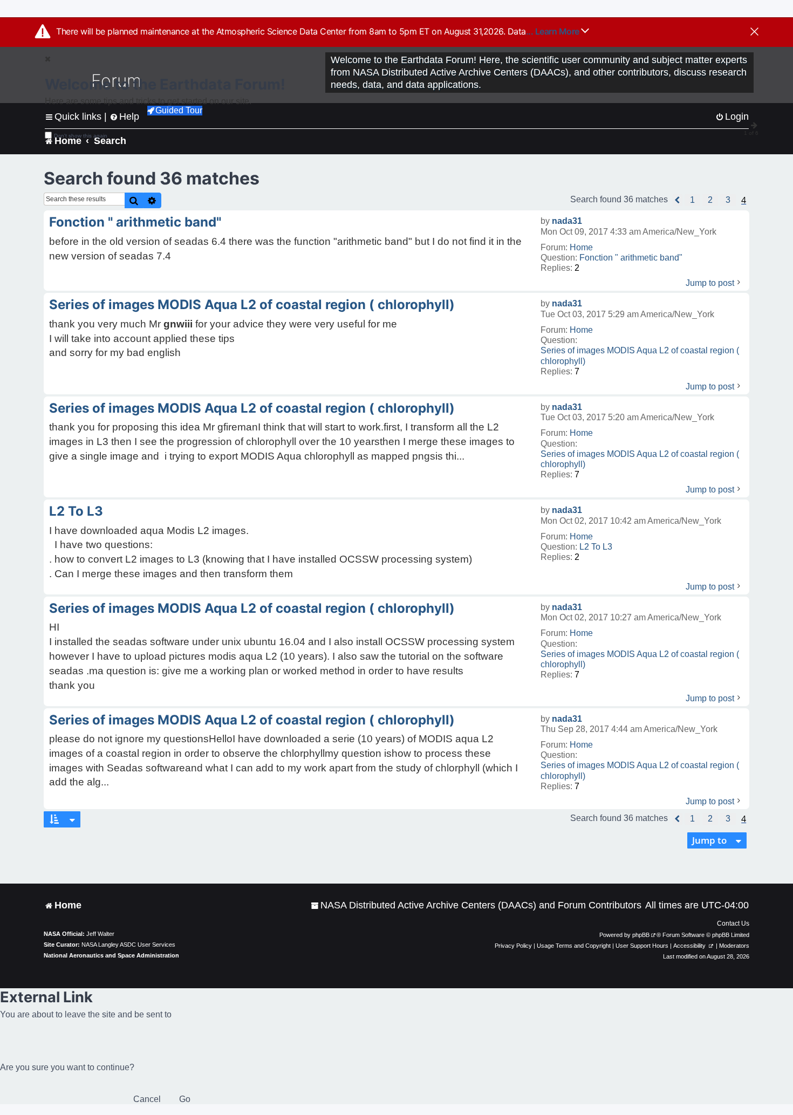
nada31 (567, 220)
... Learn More (554, 31)
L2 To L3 (595, 546)
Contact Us (733, 923)
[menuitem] (476, 905)
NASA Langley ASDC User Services (128, 944)
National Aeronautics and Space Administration (111, 955)
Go (184, 1099)
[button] (677, 200)
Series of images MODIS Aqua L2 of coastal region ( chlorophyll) (640, 355)
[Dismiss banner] (754, 32)
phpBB (641, 935)
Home (581, 247)
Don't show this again (80, 136)
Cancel (147, 1099)
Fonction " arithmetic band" (630, 257)
